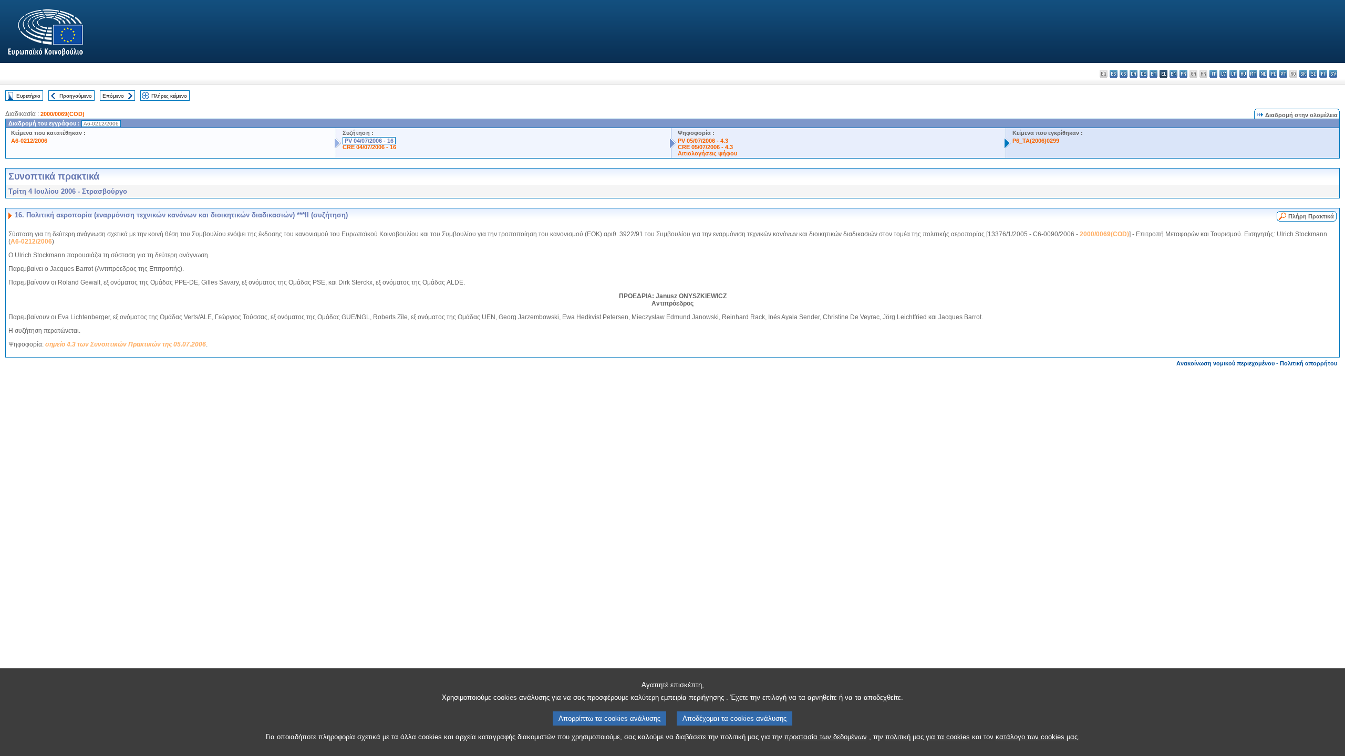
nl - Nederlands (1263, 74)
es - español (1114, 74)
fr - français (1183, 74)
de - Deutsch (1143, 74)
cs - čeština (1123, 74)
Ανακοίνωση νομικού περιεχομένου (1225, 363)
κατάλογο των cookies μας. (1038, 737)
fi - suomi (1323, 74)
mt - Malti (1253, 74)
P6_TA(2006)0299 (1035, 141)
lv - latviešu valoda (1223, 74)
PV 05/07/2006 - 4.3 (703, 141)
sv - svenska (1333, 74)
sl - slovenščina (1313, 74)
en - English (1173, 74)
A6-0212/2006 (29, 141)
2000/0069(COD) (62, 114)
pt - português (1283, 74)
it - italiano (1213, 74)
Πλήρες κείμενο (169, 96)
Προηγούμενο (75, 96)
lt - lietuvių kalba (1233, 74)
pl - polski (1273, 74)
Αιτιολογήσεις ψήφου (707, 153)
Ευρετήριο (28, 96)
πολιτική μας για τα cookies (927, 737)
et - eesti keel (1153, 74)
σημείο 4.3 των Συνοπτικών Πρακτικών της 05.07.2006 (125, 344)
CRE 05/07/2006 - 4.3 (705, 147)
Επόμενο (113, 96)
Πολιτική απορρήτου (1308, 363)
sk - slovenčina (1303, 74)
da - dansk (1133, 74)
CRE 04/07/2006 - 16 (369, 147)
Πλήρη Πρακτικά (1311, 216)
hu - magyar (1243, 74)
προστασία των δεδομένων (825, 737)
